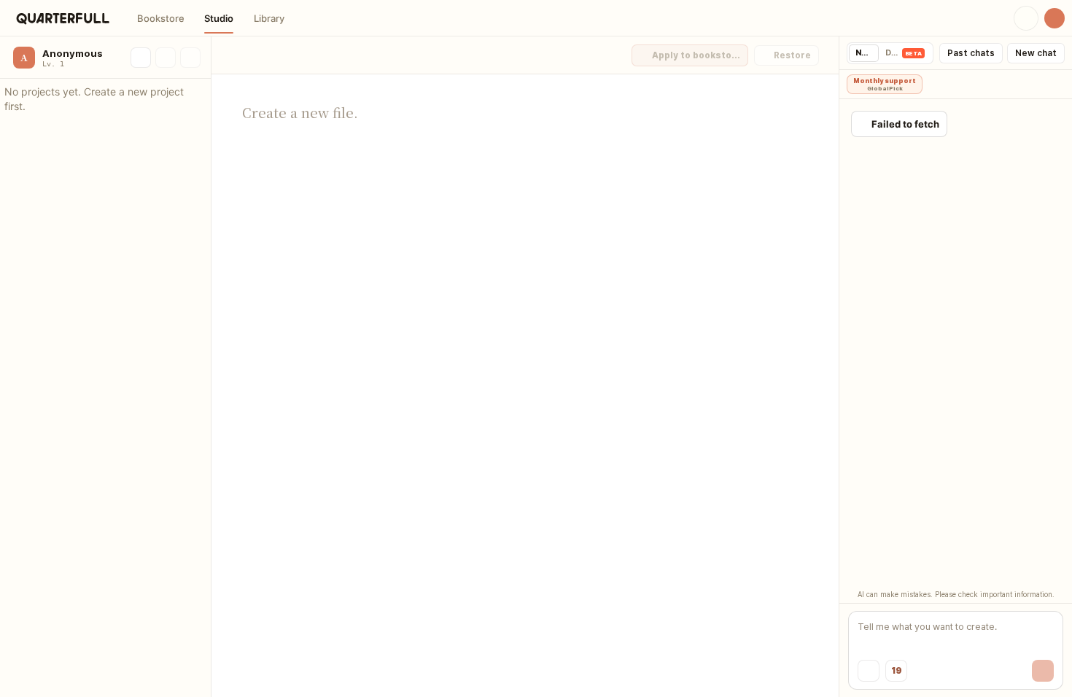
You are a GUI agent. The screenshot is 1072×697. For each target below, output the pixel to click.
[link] (63, 18)
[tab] (864, 53)
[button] (160, 18)
